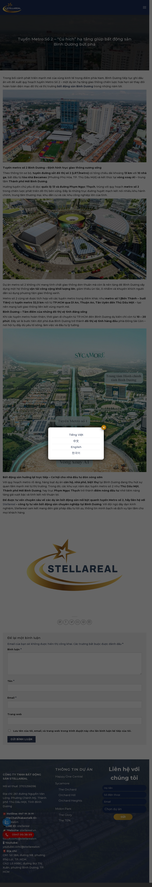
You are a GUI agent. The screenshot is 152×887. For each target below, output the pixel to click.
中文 (76, 441)
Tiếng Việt (76, 434)
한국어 (76, 453)
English (76, 447)
